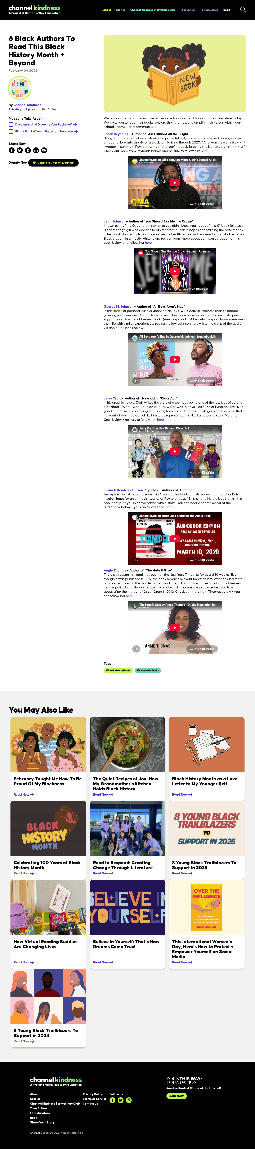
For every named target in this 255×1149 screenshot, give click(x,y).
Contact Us (90, 1103)
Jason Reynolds (116, 134)
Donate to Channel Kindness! (55, 162)
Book (226, 10)
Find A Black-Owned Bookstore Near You (44, 131)
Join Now (176, 1096)
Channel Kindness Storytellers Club (152, 10)
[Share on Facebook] (12, 150)
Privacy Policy (93, 1094)
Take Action (188, 10)
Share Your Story (42, 1122)
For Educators (209, 10)
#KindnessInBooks (148, 670)
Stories (120, 10)
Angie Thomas (115, 570)
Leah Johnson (114, 221)
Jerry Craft (113, 398)
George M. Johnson (118, 306)
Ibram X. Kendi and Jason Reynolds (131, 490)
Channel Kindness (27, 105)
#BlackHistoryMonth (118, 670)
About (107, 10)
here (204, 151)
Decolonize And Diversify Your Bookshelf (43, 124)
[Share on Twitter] (20, 150)
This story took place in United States (32, 109)
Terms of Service (95, 1099)
